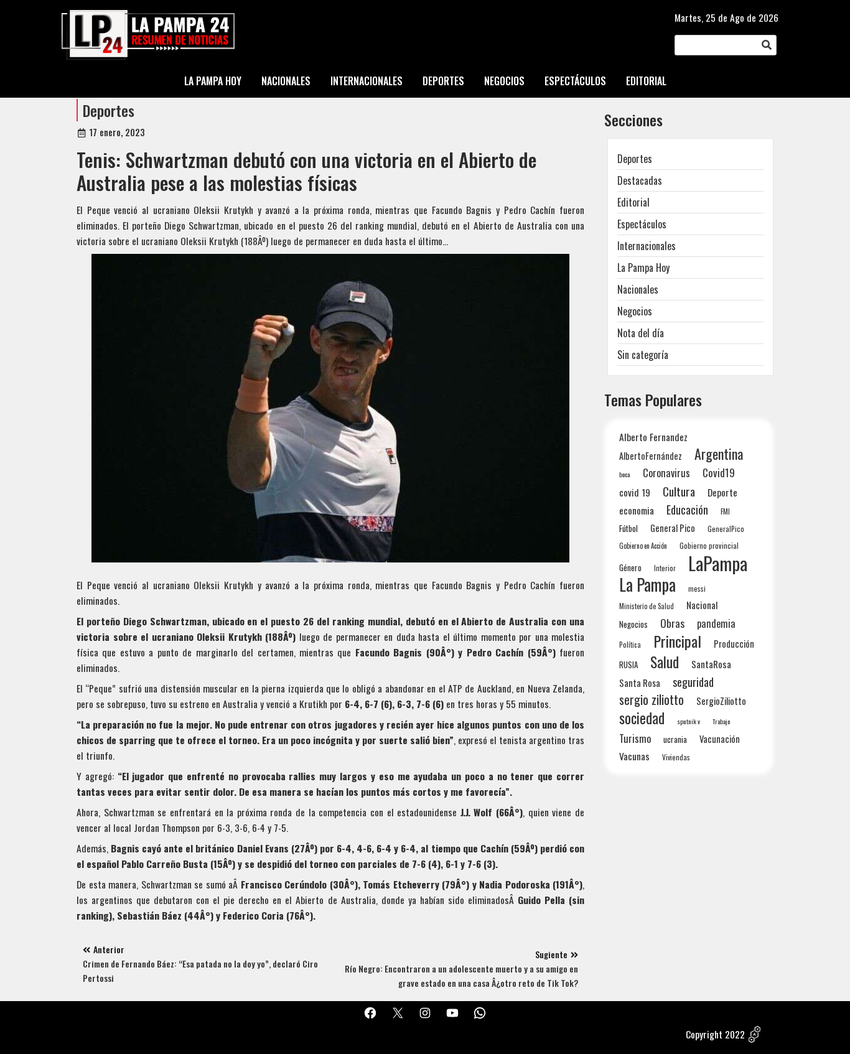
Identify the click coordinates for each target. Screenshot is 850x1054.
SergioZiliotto (721, 700)
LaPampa (717, 563)
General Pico (672, 527)
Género (630, 567)
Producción (734, 643)
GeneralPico (726, 528)
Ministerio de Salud (646, 606)
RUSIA (628, 664)
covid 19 (634, 492)
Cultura (679, 491)
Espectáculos (641, 224)
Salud (664, 662)
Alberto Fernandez (653, 437)
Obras (672, 623)
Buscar (767, 45)
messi (697, 588)
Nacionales (637, 289)
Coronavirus (666, 472)
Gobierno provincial (709, 545)
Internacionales (646, 245)
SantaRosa (711, 664)
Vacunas (634, 756)
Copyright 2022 (715, 1034)
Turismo (635, 738)
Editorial (633, 202)
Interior (665, 567)
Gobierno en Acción (643, 546)
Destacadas (639, 180)
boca (624, 474)
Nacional (702, 605)
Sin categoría (642, 354)
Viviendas (676, 757)
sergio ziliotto (651, 700)
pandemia (716, 624)
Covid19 (719, 472)
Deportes (108, 110)
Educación (687, 509)
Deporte (722, 492)
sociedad (642, 718)
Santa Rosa (639, 682)
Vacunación (719, 738)
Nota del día (640, 332)
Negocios (634, 311)
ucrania (675, 739)
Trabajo (721, 721)
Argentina (718, 454)
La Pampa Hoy (643, 267)
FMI (725, 511)
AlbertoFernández (650, 455)
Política (630, 645)
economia (636, 510)
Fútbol (628, 528)
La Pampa (647, 584)
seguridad (693, 681)
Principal (677, 641)
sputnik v (688, 721)
